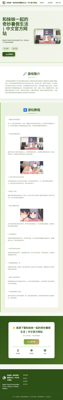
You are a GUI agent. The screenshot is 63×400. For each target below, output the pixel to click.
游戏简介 (42, 3)
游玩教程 (50, 3)
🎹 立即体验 (9, 54)
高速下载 (58, 3)
